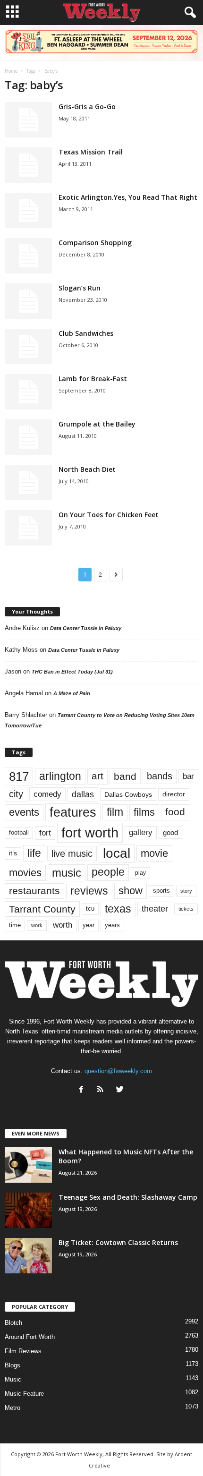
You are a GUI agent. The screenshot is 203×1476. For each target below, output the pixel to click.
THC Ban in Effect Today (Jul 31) (72, 671)
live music (72, 853)
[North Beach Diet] (28, 482)
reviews (89, 891)
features (73, 812)
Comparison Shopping (95, 242)
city (16, 794)
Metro (12, 1407)
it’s (13, 853)
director (173, 794)
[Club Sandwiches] (28, 346)
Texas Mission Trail (91, 151)
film (115, 812)
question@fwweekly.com (118, 1071)
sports (161, 890)
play (140, 873)
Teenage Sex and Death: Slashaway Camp (128, 1197)
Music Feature (24, 1393)
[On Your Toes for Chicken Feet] (28, 528)
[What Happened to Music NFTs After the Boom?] (28, 1165)
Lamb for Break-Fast (93, 378)
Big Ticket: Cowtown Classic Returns (118, 1242)
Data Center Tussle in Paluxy (85, 628)
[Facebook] (83, 1090)
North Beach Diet (87, 469)
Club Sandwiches (86, 333)
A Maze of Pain (71, 693)
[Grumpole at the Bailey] (28, 437)
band (125, 776)
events (24, 812)
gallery (140, 832)
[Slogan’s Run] (28, 301)
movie (154, 853)
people (108, 872)
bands (159, 776)
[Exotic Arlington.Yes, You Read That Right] (28, 210)
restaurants (34, 890)
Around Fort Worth (30, 1336)
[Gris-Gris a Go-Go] (28, 119)
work (36, 925)
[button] (188, 12)
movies (25, 873)
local (116, 853)
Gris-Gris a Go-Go (87, 106)
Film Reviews (23, 1351)
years (112, 925)
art (97, 776)
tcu (90, 908)
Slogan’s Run (80, 287)
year (88, 925)
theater (155, 908)
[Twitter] (121, 1090)
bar (188, 776)
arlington (60, 776)
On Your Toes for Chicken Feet (109, 514)
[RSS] (102, 1090)
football (19, 832)
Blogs (12, 1365)
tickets (186, 909)
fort (45, 832)
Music (13, 1379)
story (186, 891)
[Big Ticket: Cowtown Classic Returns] (28, 1255)
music (66, 872)
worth (62, 925)
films (144, 812)
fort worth (89, 832)
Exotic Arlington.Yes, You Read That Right (128, 197)
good (170, 832)
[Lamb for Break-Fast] (28, 392)
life (34, 853)
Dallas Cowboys (128, 794)
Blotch (13, 1322)
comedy (47, 794)
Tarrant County (42, 909)
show (130, 890)
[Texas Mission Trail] (28, 165)
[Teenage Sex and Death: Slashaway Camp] (28, 1210)
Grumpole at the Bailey (97, 423)
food (175, 812)
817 (19, 776)
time (15, 925)
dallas (83, 794)
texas (118, 909)
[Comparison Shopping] (28, 255)
